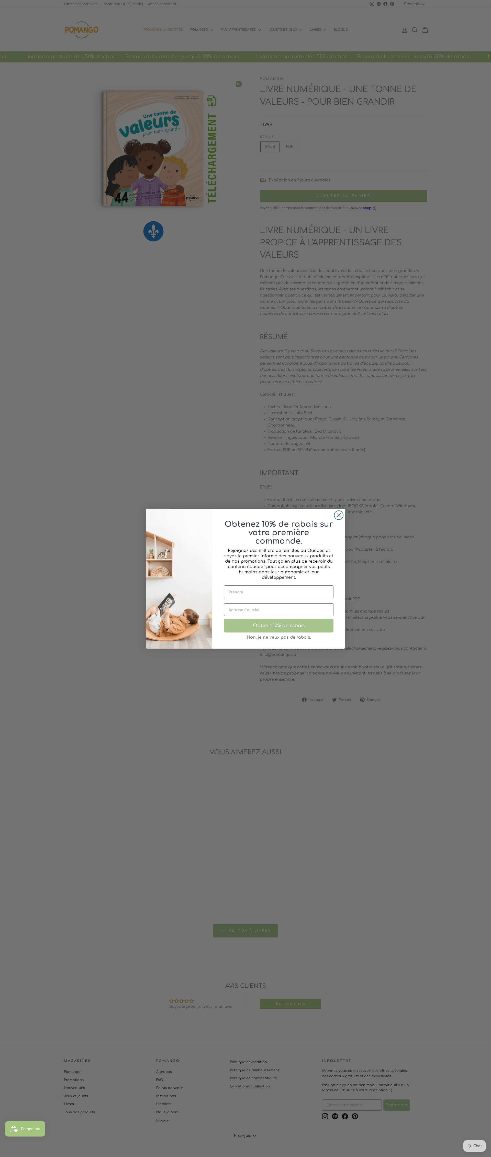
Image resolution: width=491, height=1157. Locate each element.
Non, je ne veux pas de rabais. (279, 637)
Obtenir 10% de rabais (279, 625)
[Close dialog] (338, 515)
